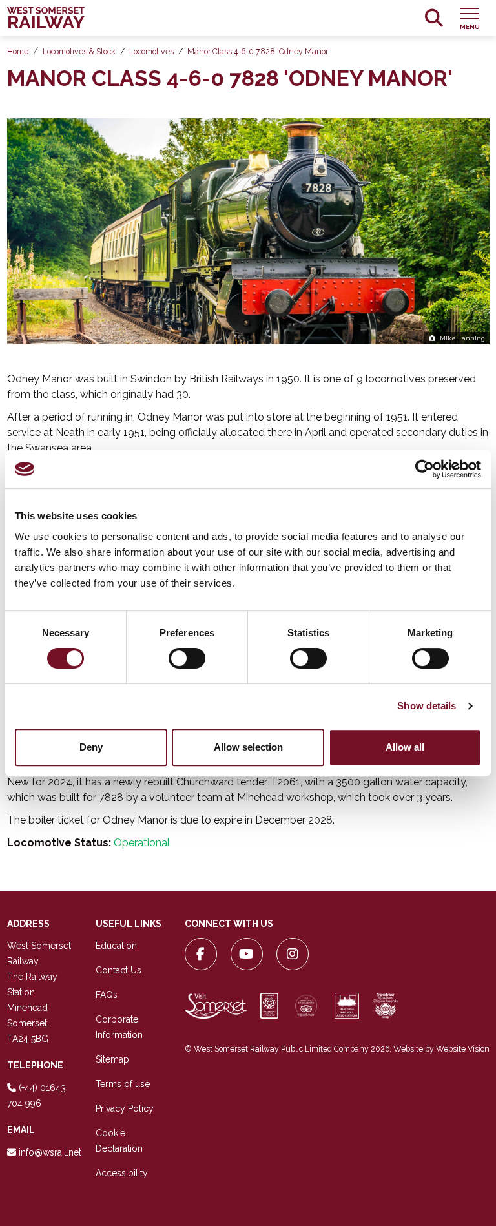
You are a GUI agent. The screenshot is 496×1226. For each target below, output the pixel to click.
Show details (426, 705)
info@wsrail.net (50, 1152)
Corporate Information (119, 1027)
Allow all (405, 747)
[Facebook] (201, 954)
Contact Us (118, 970)
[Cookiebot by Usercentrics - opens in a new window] (424, 469)
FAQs (107, 995)
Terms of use (123, 1084)
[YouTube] (247, 954)
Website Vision (463, 1049)
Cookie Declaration (119, 1141)
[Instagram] (292, 954)
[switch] (187, 658)
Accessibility (122, 1173)
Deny (91, 747)
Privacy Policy (125, 1108)
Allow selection (248, 747)
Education (116, 945)
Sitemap (112, 1059)
